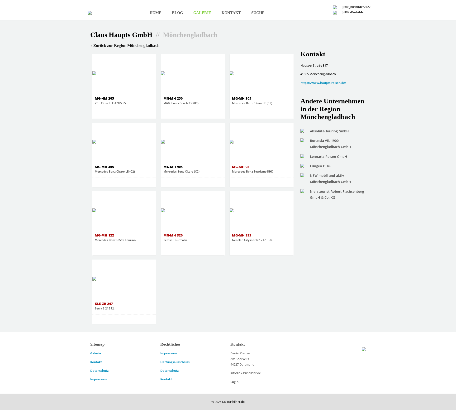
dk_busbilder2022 (356, 7)
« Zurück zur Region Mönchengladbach (124, 45)
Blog (177, 13)
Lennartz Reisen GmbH (328, 156)
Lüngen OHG (320, 166)
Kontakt (231, 13)
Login (234, 382)
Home (156, 13)
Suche (258, 13)
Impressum (98, 379)
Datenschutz (99, 370)
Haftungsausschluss (175, 362)
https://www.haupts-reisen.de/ (323, 83)
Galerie (202, 13)
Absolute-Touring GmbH (329, 131)
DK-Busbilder (353, 12)
